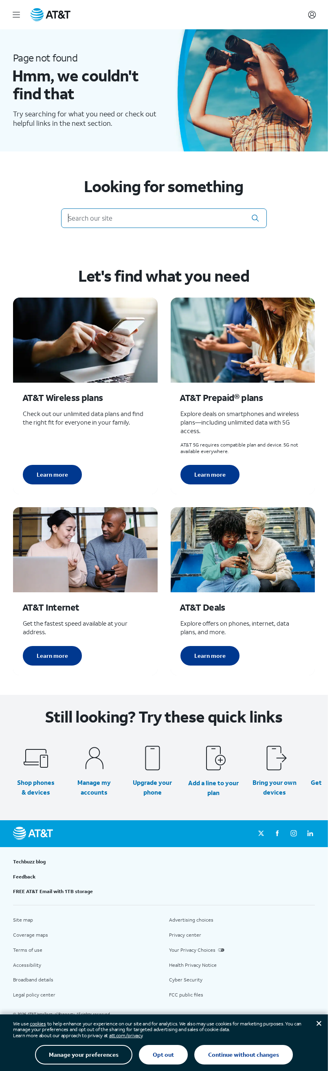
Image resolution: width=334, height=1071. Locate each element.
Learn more (52, 474)
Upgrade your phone (152, 787)
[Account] (312, 14)
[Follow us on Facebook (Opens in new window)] (277, 834)
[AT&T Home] (50, 14)
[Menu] (16, 14)
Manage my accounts (94, 787)
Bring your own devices (275, 787)
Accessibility (27, 965)
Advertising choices (191, 920)
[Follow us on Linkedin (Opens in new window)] (310, 834)
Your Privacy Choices (192, 950)
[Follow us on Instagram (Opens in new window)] (294, 834)
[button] (255, 218)
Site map (23, 920)
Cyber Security (185, 980)
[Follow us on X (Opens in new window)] (261, 834)
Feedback (24, 877)
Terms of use (27, 950)
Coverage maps (30, 935)
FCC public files (186, 995)
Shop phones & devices (36, 787)
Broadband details (33, 980)
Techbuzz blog (29, 862)
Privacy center (185, 935)
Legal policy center (34, 995)
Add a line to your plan (213, 788)
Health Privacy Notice (193, 965)
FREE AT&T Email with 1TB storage (53, 891)
